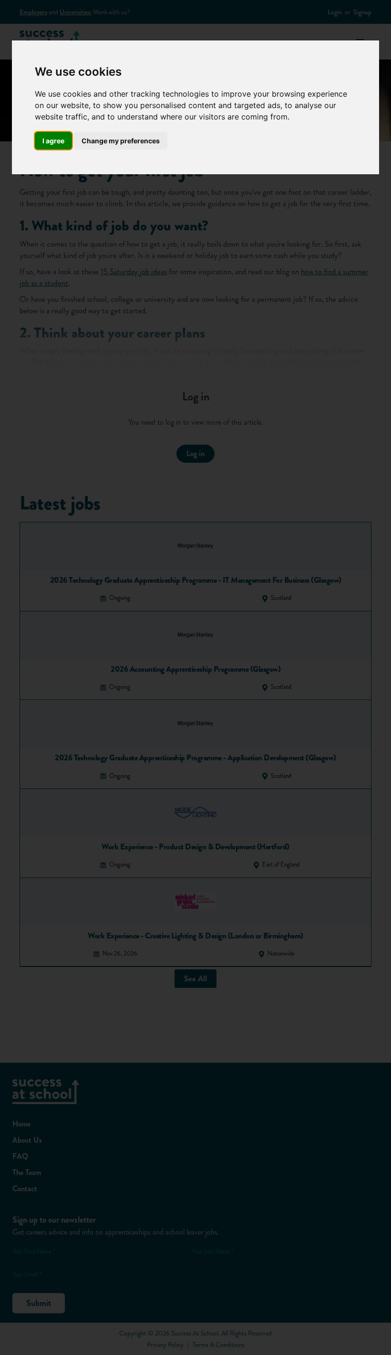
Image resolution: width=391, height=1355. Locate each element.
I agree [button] (53, 141)
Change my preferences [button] (121, 141)
